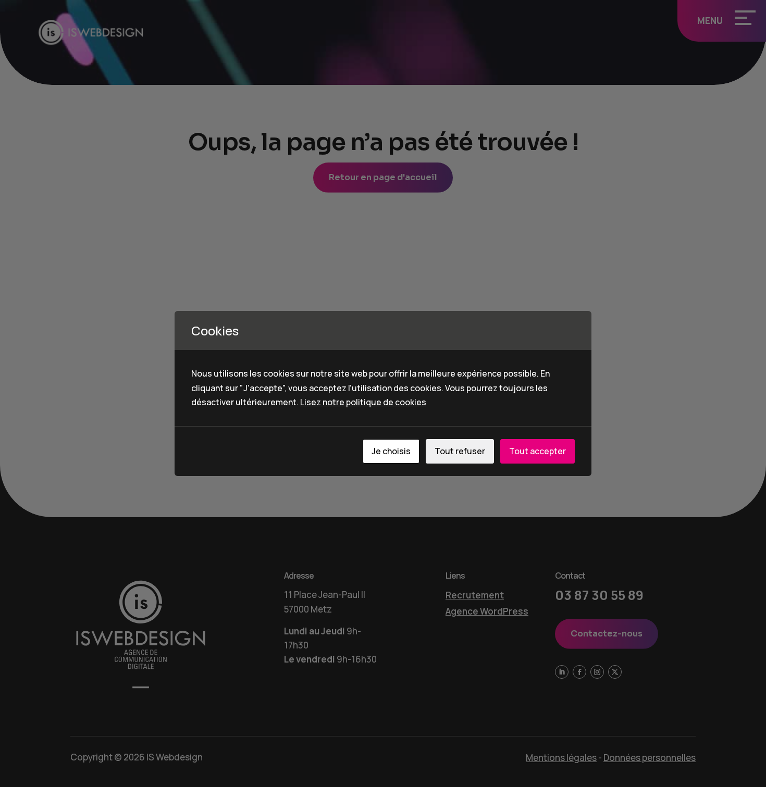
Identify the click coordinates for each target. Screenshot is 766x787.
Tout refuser (460, 451)
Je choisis (391, 451)
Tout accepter (537, 451)
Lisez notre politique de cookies (363, 402)
